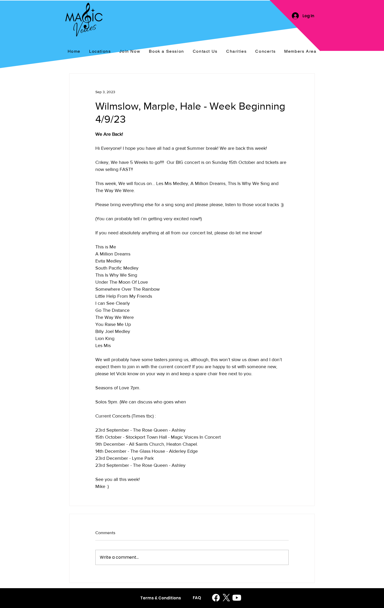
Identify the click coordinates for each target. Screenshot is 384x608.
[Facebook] (216, 598)
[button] (265, 51)
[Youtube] (237, 598)
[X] (226, 598)
